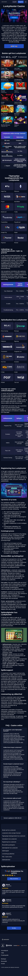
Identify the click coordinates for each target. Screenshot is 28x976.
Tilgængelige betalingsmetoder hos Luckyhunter (13, 836)
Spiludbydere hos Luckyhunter (9, 839)
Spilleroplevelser (6, 859)
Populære (3, 57)
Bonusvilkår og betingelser (8, 844)
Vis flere (14, 928)
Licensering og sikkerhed (8, 853)
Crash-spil (15, 57)
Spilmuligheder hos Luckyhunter (10, 847)
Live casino (9, 57)
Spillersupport (5, 850)
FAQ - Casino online (7, 856)
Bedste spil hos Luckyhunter (9, 830)
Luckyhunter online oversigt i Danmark (11, 833)
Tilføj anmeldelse (14, 878)
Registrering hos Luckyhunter (9, 841)
